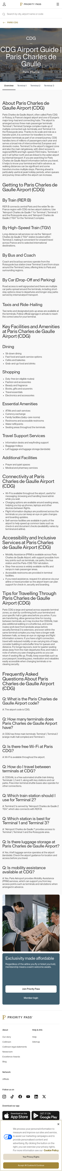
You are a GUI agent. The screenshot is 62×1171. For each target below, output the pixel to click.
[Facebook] (20, 1096)
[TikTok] (12, 1096)
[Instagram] (4, 1096)
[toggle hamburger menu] (58, 4)
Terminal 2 (35, 86)
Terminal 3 (49, 86)
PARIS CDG (12, 23)
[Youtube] (28, 1096)
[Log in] (4, 4)
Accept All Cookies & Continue (31, 1165)
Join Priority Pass (31, 989)
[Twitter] (44, 1096)
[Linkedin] (36, 1096)
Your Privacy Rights (31, 1157)
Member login (31, 998)
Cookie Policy (51, 1150)
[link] (16, 1115)
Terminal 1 (22, 86)
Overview (9, 86)
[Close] (58, 1124)
